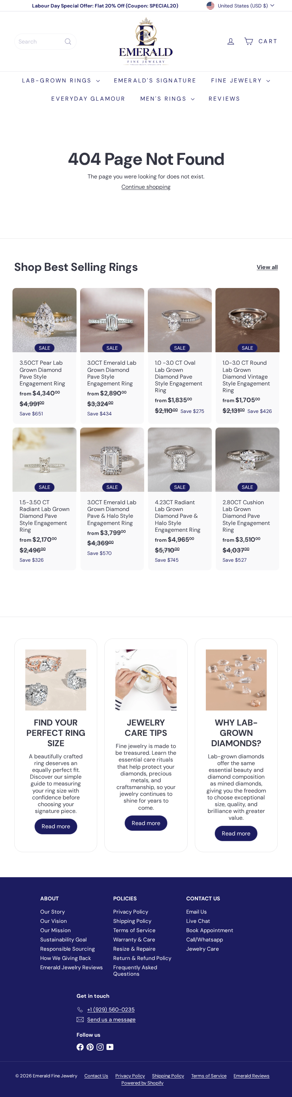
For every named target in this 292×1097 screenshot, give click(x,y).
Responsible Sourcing (67, 948)
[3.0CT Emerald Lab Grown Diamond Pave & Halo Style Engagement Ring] (112, 495)
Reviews (224, 98)
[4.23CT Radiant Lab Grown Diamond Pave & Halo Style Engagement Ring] (180, 499)
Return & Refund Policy (142, 958)
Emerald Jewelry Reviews (71, 967)
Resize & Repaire (134, 948)
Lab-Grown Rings (58, 80)
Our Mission (55, 930)
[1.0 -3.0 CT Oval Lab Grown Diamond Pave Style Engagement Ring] (180, 355)
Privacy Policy (130, 911)
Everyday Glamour (88, 98)
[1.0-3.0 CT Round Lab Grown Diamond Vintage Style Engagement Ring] (247, 355)
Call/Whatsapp (204, 939)
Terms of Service (134, 930)
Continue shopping (146, 187)
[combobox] (45, 42)
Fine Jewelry (238, 80)
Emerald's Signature (155, 80)
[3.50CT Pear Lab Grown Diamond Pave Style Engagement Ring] (44, 356)
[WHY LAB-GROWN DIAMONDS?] (236, 680)
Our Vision (53, 921)
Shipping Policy (132, 921)
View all (267, 267)
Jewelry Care (202, 948)
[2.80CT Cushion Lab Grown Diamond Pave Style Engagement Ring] (247, 499)
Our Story (52, 911)
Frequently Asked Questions (135, 970)
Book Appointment (209, 930)
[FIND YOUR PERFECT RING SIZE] (55, 680)
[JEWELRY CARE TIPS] (145, 680)
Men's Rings (164, 98)
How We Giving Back (65, 958)
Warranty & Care (134, 939)
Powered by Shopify (142, 1083)
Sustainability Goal (63, 939)
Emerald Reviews (252, 1076)
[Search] (68, 42)
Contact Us (96, 1076)
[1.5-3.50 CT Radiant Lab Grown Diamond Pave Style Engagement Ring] (44, 499)
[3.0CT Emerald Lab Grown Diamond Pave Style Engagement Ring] (112, 356)
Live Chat (198, 921)
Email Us (196, 911)
